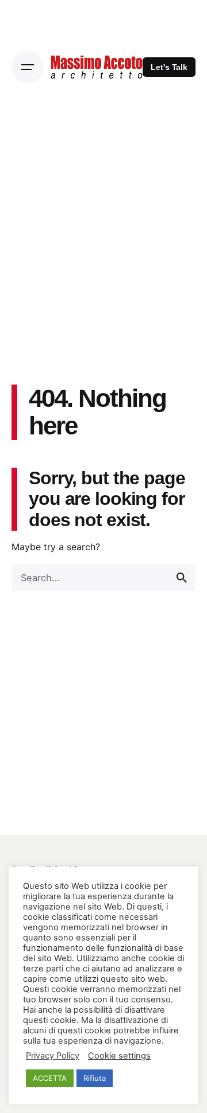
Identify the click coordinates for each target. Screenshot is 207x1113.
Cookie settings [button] (119, 1056)
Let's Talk (169, 67)
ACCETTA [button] (50, 1078)
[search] (181, 577)
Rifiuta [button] (94, 1078)
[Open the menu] (28, 67)
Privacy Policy (52, 1056)
